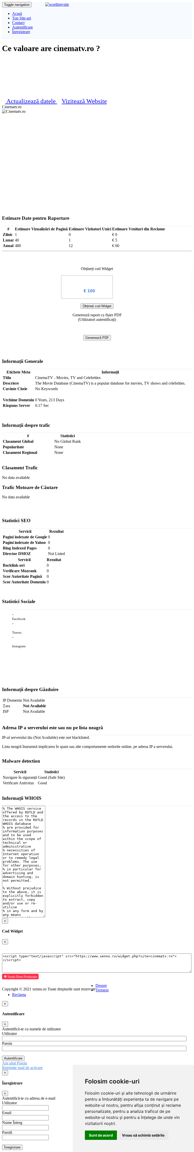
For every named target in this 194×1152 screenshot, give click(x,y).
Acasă (17, 13)
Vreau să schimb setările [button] (143, 1135)
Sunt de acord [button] (101, 1135)
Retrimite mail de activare (22, 1068)
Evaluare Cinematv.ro (87, 279)
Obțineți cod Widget (97, 306)
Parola (7, 1043)
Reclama (19, 994)
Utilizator (9, 1033)
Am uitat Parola (14, 1063)
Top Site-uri (21, 18)
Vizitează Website (84, 101)
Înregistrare (21, 32)
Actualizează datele (31, 101)
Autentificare (22, 27)
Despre (101, 985)
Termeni (102, 990)
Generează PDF (97, 338)
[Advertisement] (97, 151)
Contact (18, 22)
